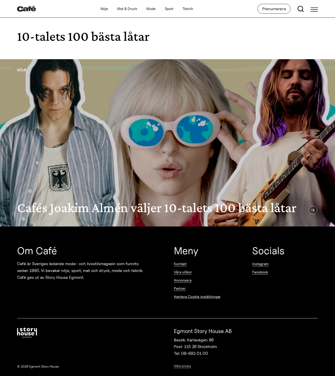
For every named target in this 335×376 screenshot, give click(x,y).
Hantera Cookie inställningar (197, 297)
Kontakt (180, 264)
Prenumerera (274, 8)
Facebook (260, 272)
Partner (180, 288)
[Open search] (300, 9)
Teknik (188, 9)
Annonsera (182, 280)
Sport (169, 9)
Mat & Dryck (127, 9)
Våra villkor (183, 272)
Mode (151, 9)
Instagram (260, 264)
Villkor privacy (182, 366)
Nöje (104, 9)
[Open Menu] (314, 9)
